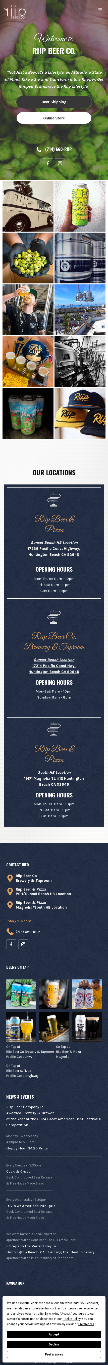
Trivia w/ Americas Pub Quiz (30, 1206)
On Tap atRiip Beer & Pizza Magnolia (68, 1052)
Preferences (54, 1354)
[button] (100, 10)
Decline (54, 1344)
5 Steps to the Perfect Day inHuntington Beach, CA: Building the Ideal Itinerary (50, 1249)
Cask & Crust (18, 1171)
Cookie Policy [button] (71, 1319)
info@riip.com (18, 921)
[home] (15, 13)
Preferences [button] (86, 1324)
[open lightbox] (28, 206)
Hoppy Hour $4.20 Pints (27, 1148)
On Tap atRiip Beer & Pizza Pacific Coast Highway (22, 1071)
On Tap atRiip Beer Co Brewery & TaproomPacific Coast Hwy (30, 1052)
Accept (54, 1334)
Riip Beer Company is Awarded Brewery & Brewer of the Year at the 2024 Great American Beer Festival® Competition (53, 1116)
